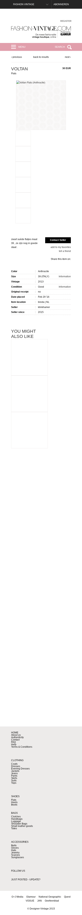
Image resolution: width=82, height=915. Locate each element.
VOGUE (30, 900)
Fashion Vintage (23, 4)
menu (21, 47)
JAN (39, 900)
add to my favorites (61, 247)
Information (65, 276)
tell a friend (65, 251)
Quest (67, 896)
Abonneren (61, 4)
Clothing (17, 760)
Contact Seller (58, 240)
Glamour (31, 896)
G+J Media (17, 896)
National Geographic (50, 896)
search (60, 47)
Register (65, 21)
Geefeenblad (52, 900)
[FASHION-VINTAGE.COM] (41, 32)
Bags (14, 813)
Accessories (19, 842)
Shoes (15, 796)
